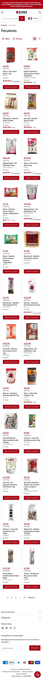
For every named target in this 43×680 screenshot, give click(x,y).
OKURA (5, 75)
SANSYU (26, 580)
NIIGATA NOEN (28, 353)
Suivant (31, 597)
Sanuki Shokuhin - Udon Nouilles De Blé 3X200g (10, 440)
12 (24, 597)
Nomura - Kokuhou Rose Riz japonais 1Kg (11, 394)
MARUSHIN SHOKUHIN (30, 491)
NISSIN (5, 215)
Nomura (26, 307)
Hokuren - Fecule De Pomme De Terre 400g (10, 531)
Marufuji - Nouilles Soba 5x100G (31, 119)
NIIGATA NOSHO (7, 167)
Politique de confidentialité (11, 671)
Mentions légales (27, 671)
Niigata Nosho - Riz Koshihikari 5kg (10, 164)
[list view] (39, 38)
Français (35, 18)
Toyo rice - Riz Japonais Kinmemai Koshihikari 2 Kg (10, 484)
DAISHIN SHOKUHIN (30, 78)
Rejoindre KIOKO (21, 674)
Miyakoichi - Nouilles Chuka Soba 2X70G (31, 257)
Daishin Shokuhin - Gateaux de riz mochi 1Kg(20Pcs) (31, 73)
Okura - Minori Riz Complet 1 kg (30, 394)
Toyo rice (5, 489)
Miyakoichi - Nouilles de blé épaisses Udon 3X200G (31, 531)
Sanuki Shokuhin (8, 444)
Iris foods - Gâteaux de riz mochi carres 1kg (10, 350)
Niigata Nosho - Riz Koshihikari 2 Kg (31, 210)
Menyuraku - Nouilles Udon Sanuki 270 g (11, 304)
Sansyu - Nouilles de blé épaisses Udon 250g (31, 575)
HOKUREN (6, 535)
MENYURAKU (7, 307)
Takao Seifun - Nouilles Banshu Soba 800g (11, 575)
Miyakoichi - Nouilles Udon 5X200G (10, 119)
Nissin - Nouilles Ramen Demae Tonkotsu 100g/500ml (9, 259)
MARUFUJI (27, 122)
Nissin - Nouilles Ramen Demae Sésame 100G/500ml (10, 211)
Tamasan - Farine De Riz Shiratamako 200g (32, 439)
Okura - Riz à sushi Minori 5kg (30, 164)
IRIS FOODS (6, 355)
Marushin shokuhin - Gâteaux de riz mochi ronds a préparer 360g (31, 485)
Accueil (4, 25)
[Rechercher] (22, 18)
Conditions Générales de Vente (20, 669)
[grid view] (34, 38)
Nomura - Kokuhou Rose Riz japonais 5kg (32, 304)
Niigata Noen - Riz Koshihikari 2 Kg (30, 349)
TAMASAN (27, 442)
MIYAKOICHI (6, 122)
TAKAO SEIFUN (7, 580)
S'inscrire (35, 648)
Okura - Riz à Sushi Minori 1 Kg (10, 72)
